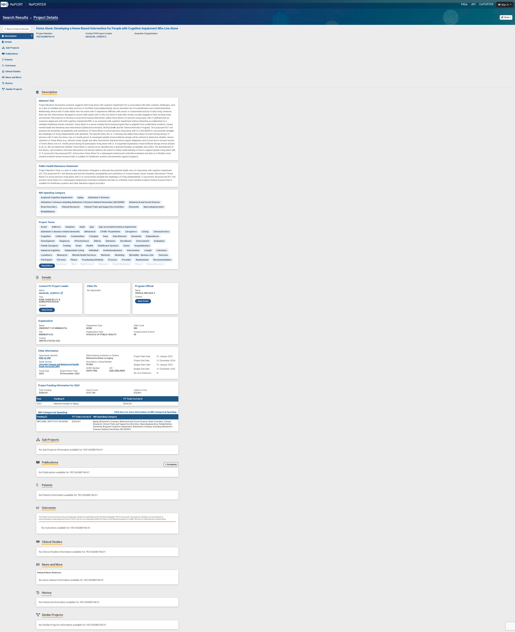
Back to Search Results (18, 29)
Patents (9, 59)
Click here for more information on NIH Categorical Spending (145, 412)
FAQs (464, 4)
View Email (47, 310)
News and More (13, 77)
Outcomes (10, 65)
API (473, 4)
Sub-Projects (12, 48)
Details (8, 42)
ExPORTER (486, 4)
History (9, 83)
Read (47, 265)
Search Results (15, 17)
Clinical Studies (13, 71)
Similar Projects (14, 89)
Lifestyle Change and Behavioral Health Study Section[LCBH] (59, 365)
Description (10, 36)
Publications (11, 53)
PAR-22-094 (45, 358)
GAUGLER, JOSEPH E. (50, 293)
